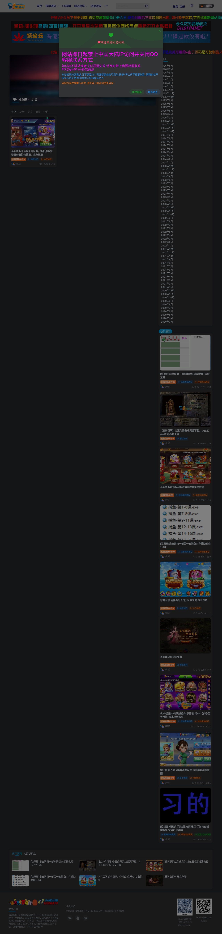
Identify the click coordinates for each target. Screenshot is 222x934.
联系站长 (153, 92)
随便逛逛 (137, 92)
